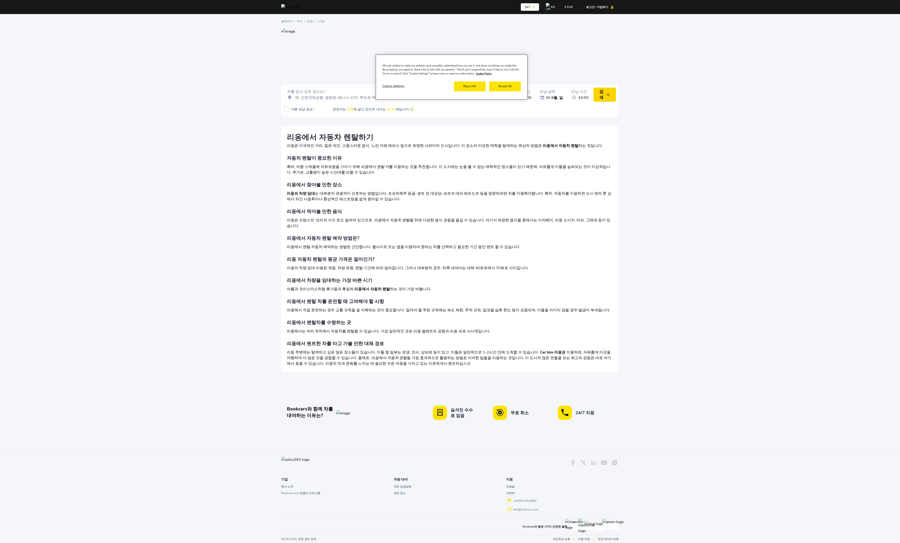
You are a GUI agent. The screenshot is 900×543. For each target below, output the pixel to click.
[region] (451, 77)
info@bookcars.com (525, 509)
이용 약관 (584, 539)
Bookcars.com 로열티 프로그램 (300, 493)
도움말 (510, 486)
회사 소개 (287, 486)
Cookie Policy (484, 73)
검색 (601, 94)
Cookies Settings (393, 86)
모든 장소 (400, 493)
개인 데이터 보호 (608, 539)
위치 (299, 21)
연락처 (510, 493)
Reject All (469, 86)
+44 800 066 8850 (524, 501)
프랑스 (311, 21)
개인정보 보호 (561, 539)
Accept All (505, 86)
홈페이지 (286, 21)
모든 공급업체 (402, 486)
